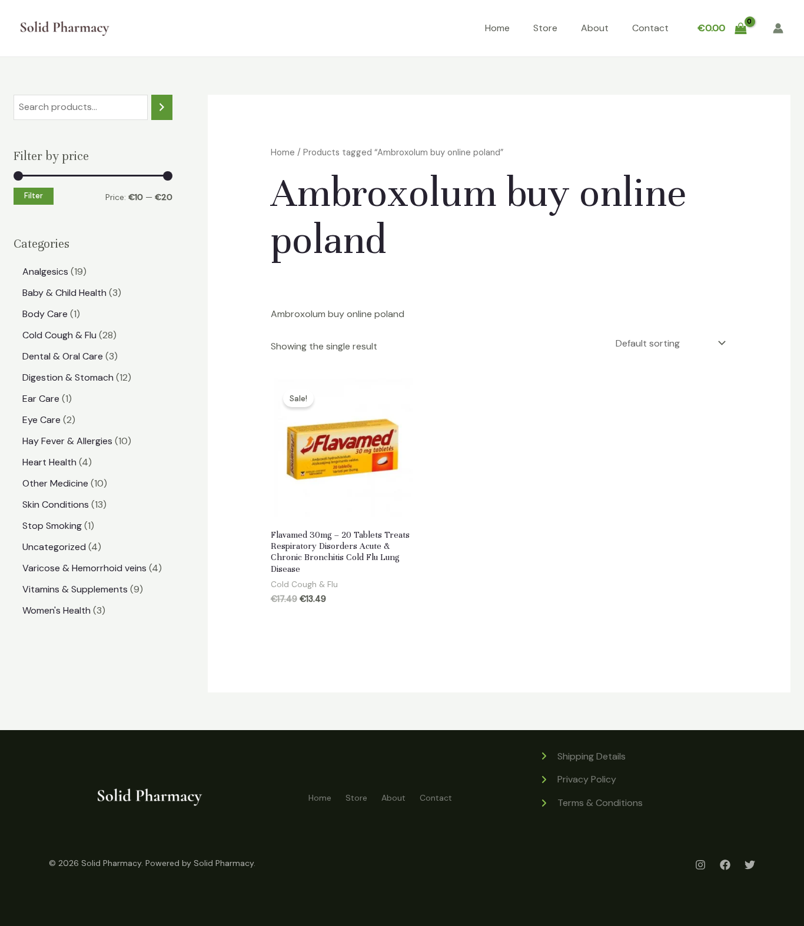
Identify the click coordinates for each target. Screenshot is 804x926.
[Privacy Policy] (577, 779)
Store (545, 28)
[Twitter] (750, 865)
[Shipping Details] (582, 756)
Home (497, 28)
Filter (33, 196)
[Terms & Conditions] (591, 803)
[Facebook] (725, 865)
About (595, 28)
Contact (650, 28)
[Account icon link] (778, 28)
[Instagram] (700, 865)
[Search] (161, 107)
